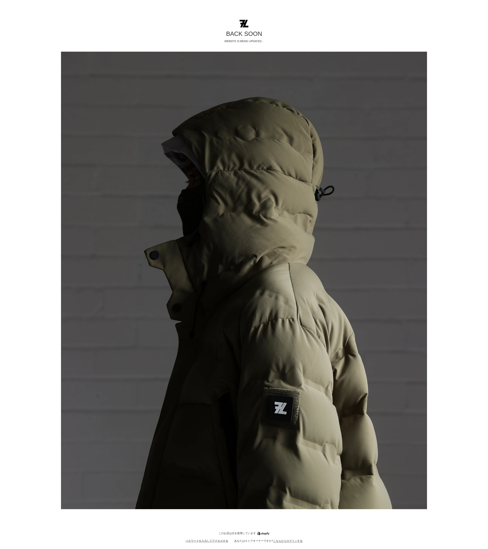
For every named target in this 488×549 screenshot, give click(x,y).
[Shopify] (263, 533)
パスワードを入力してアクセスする (206, 540)
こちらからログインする (288, 540)
